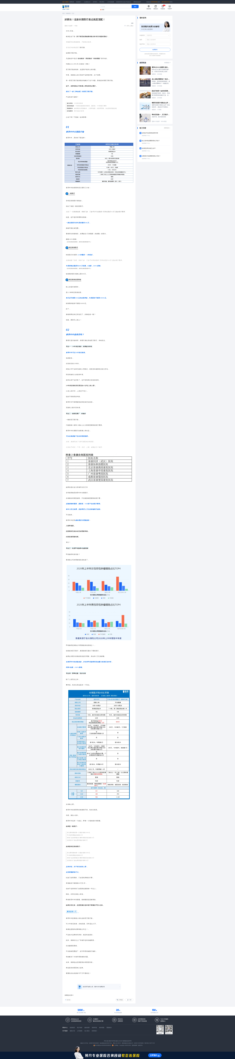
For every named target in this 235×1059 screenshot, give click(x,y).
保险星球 (68, 13)
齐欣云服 (106, 1041)
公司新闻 (79, 1031)
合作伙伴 (120, 1041)
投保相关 (72, 1027)
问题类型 (142, 35)
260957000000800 (94, 1043)
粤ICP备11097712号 (149, 1043)
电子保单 (79, 1027)
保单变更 (101, 1027)
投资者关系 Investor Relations (123, 2)
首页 (63, 13)
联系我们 (94, 1031)
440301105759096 (139, 1043)
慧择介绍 (72, 1031)
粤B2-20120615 (117, 1043)
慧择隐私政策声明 (127, 1041)
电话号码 (142, 44)
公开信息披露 (110, 2)
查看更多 (166, 62)
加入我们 (87, 1031)
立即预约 (153, 1055)
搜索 (135, 6)
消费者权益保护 (137, 2)
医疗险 (82, 47)
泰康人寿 (83, 86)
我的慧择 (79, 2)
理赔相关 (109, 1027)
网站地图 (115, 1041)
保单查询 (95, 2)
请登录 (67, 2)
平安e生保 (99, 905)
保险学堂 (111, 1041)
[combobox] (157, 35)
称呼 (141, 39)
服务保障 (87, 1027)
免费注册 (71, 2)
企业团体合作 (87, 2)
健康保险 (89, 36)
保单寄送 (94, 1027)
